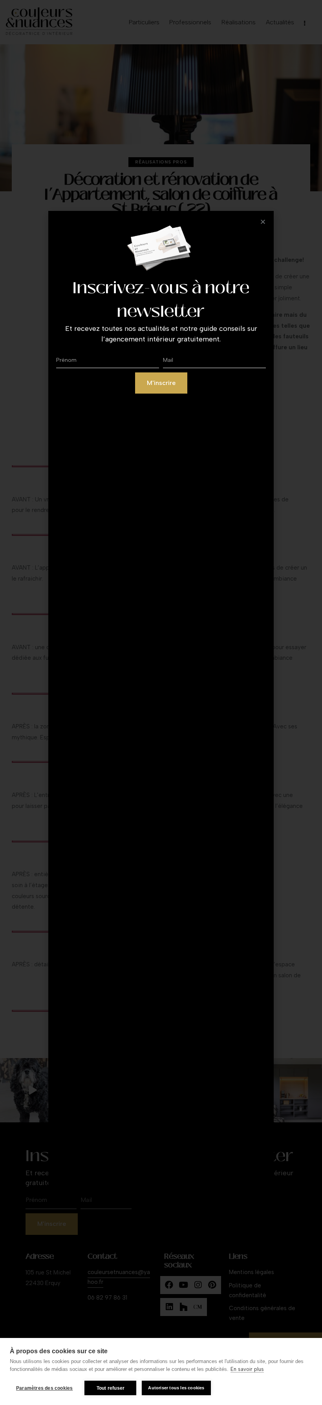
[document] (161, 702)
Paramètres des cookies (44, 1388)
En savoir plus (247, 1369)
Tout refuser (110, 1388)
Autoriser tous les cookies (176, 1387)
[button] (263, 222)
